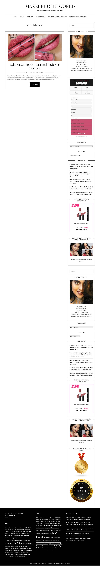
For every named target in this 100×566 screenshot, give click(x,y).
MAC (13, 540)
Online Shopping (57, 546)
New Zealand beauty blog (17, 550)
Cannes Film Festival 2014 (19, 531)
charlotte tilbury (28, 531)
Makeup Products (27, 546)
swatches (17, 556)
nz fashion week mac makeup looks (17, 552)
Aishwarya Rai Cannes (19, 527)
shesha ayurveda (25, 554)
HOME (15, 17)
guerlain (13, 533)
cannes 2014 (14, 529)
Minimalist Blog (57, 563)
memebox (14, 548)
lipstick (15, 538)
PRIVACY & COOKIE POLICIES (78, 17)
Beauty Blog (27, 527)
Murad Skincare (25, 548)
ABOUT (22, 17)
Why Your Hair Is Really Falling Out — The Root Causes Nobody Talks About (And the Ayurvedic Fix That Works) (80, 174)
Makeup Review (8, 548)
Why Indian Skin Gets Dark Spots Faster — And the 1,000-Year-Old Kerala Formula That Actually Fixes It (81, 166)
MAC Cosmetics (24, 540)
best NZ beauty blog (40, 519)
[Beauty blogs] (81, 463)
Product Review (14, 554)
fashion (10, 533)
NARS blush (55, 542)
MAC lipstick (19, 543)
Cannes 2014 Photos (20, 529)
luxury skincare (8, 540)
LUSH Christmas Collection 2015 (24, 538)
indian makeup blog (42, 528)
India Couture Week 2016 (22, 533)
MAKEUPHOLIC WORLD (50, 6)
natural (9, 550)
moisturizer (19, 548)
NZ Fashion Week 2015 (55, 544)
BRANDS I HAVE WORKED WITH (57, 17)
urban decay (22, 556)
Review (19, 554)
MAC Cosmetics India (47, 533)
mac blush (17, 540)
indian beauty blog (11, 535)
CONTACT (30, 17)
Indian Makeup (21, 535)
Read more (35, 84)
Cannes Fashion (11, 531)
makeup (20, 546)
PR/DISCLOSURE (40, 17)
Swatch (13, 556)
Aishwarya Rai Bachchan (10, 527)
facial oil (7, 533)
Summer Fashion (8, 556)
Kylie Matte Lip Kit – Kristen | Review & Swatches (35, 66)
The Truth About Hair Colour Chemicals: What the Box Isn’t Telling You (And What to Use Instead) (81, 181)
